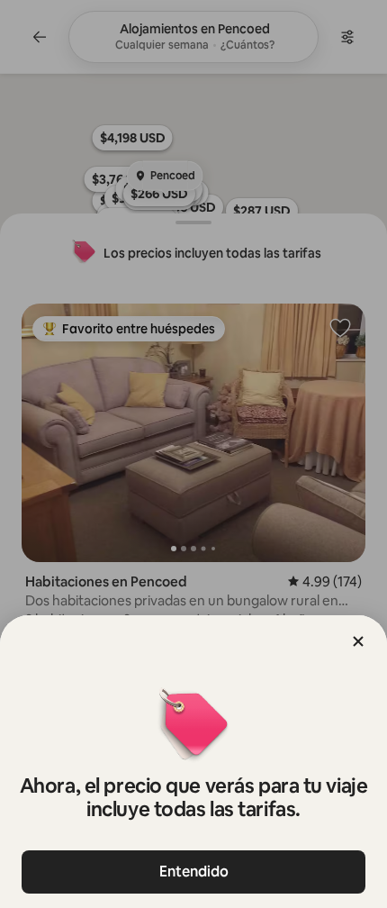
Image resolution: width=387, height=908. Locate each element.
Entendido (194, 871)
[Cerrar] (358, 641)
